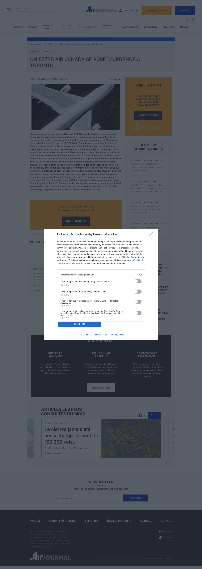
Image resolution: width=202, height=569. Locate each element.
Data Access (101, 335)
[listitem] (101, 274)
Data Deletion (84, 335)
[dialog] (101, 284)
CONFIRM (79, 324)
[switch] (138, 281)
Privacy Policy (117, 335)
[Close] (152, 234)
